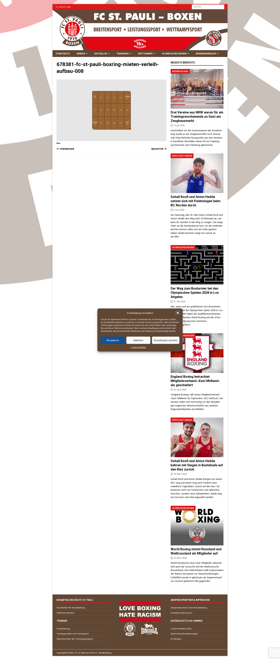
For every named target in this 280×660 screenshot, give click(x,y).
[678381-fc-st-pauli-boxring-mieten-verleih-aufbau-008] (111, 139)
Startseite (63, 53)
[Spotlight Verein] (197, 173)
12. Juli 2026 (179, 125)
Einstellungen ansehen (166, 340)
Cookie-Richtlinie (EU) (181, 628)
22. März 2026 (180, 557)
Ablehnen (138, 340)
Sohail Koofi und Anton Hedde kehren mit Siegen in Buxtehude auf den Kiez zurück (197, 465)
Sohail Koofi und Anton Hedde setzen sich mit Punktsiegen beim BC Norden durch (195, 201)
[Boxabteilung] (197, 89)
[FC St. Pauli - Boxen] (140, 48)
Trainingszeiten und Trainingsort (73, 633)
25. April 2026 (180, 389)
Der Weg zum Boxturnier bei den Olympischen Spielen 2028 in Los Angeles (195, 292)
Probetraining (63, 628)
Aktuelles (100, 53)
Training (123, 53)
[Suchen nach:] (208, 6)
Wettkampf (145, 53)
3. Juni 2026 (179, 209)
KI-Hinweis (176, 638)
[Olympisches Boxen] (197, 265)
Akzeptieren (112, 340)
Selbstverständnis (65, 612)
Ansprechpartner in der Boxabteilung (189, 607)
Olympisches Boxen (174, 53)
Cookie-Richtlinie (138, 347)
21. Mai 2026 (179, 301)
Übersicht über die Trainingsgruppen (75, 638)
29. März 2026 (180, 473)
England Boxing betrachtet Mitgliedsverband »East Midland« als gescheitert (195, 381)
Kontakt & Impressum (181, 612)
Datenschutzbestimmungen (184, 633)
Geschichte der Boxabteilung (71, 607)
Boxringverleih (206, 53)
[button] (177, 312)
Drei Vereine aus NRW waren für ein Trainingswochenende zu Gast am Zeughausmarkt (197, 116)
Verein (80, 53)
